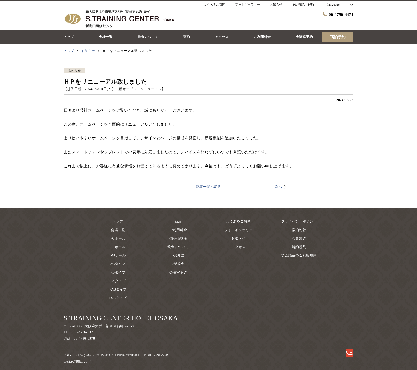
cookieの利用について (77, 361)
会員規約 (299, 238)
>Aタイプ (118, 281)
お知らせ (238, 238)
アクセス (238, 247)
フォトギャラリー (238, 230)
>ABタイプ (118, 289)
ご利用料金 (178, 230)
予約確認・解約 (303, 4)
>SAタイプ (117, 298)
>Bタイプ (117, 272)
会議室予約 (178, 272)
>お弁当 (178, 255)
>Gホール (118, 238)
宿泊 (178, 221)
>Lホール (117, 247)
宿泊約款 (299, 230)
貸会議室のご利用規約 (299, 255)
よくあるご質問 (238, 221)
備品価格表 (178, 238)
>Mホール (118, 255)
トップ (117, 221)
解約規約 (299, 247)
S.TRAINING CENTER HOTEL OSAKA (121, 318)
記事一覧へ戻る (208, 187)
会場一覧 (118, 230)
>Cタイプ (117, 264)
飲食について (178, 247)
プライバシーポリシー (299, 221)
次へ (278, 187)
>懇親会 (178, 264)
